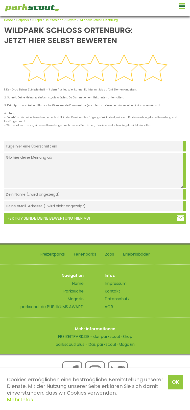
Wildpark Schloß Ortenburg (98, 20)
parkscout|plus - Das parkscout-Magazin (95, 344)
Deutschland (54, 20)
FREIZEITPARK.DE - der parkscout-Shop (95, 336)
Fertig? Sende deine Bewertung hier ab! (48, 218)
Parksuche (73, 291)
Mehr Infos (20, 399)
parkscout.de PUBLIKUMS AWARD (52, 307)
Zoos (109, 254)
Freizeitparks (52, 254)
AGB (109, 307)
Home (8, 20)
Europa (37, 20)
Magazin (76, 299)
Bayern (71, 20)
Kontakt (112, 291)
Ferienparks (85, 254)
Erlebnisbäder (136, 254)
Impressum (115, 283)
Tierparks (22, 20)
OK (175, 382)
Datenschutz (117, 299)
